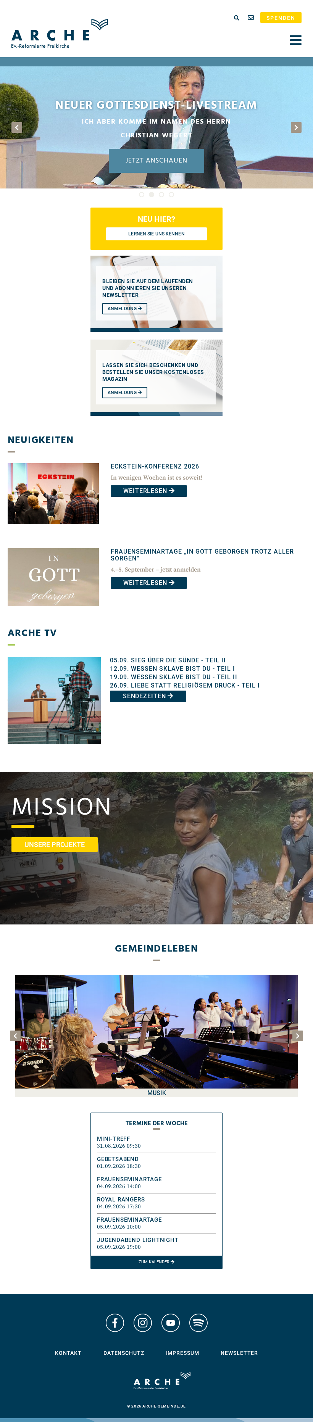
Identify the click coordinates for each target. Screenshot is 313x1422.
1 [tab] (141, 194)
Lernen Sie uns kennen (156, 234)
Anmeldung (123, 308)
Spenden (280, 18)
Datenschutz (123, 1353)
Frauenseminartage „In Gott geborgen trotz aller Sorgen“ (202, 555)
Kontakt (68, 1353)
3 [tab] (161, 194)
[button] (156, 1143)
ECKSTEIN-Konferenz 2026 (155, 466)
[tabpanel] (156, 127)
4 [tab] (171, 194)
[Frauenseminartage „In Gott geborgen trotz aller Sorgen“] (53, 611)
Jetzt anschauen (156, 160)
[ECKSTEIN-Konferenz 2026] (53, 529)
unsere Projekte (54, 845)
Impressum (182, 1353)
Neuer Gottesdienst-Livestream (156, 106)
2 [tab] (151, 194)
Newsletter (239, 1353)
